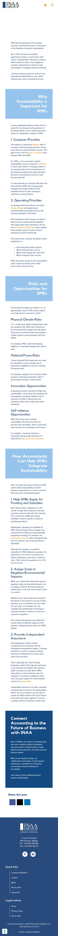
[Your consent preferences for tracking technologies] (4, 931)
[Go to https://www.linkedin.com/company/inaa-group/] (33, 854)
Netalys (37, 932)
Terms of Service (33, 926)
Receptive (28, 932)
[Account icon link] (45, 5)
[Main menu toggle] (52, 5)
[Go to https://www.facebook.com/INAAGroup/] (25, 854)
